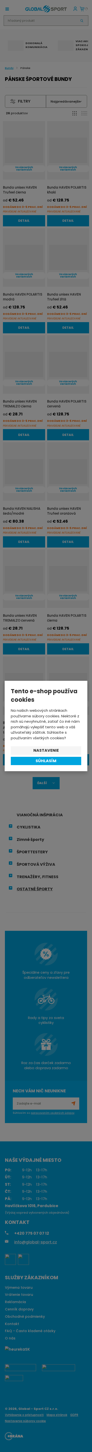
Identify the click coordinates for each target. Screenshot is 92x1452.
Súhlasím (46, 761)
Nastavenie (46, 750)
